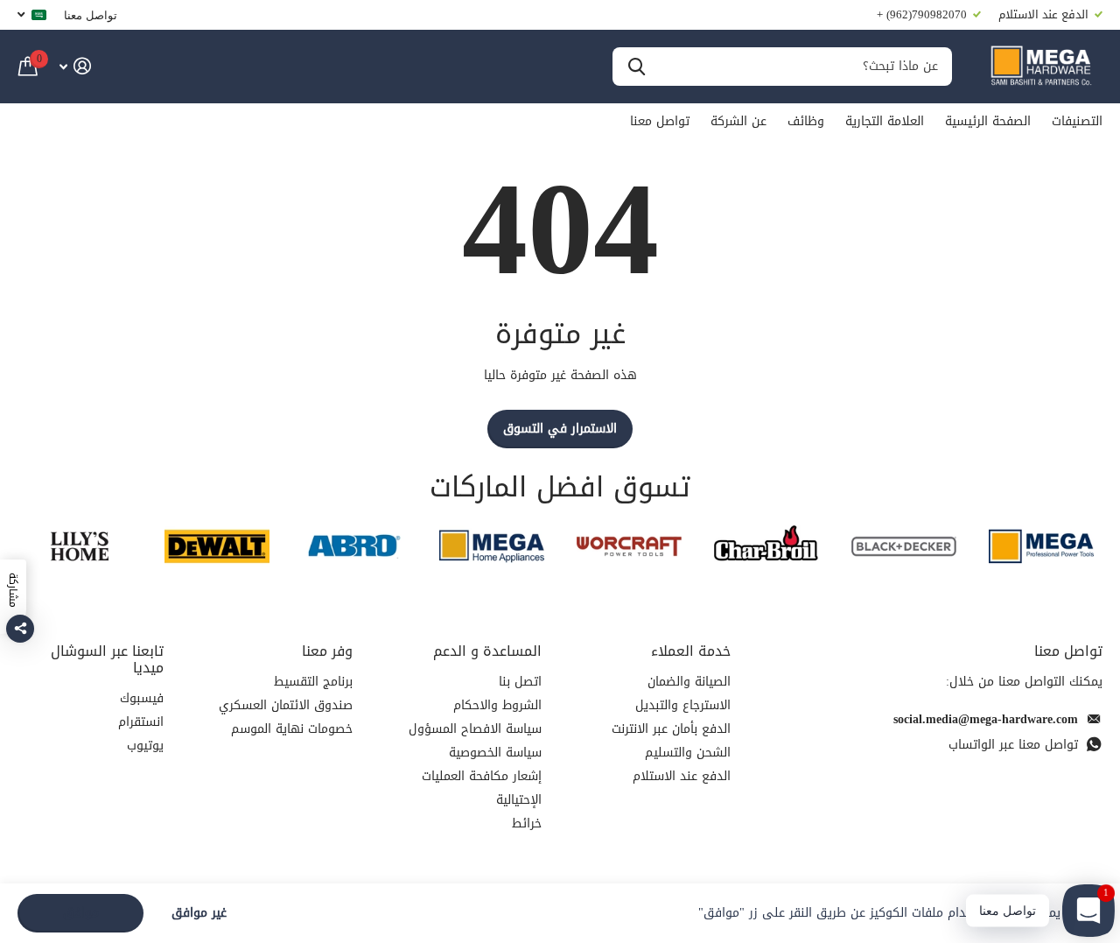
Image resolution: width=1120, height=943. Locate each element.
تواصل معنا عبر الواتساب (1013, 745)
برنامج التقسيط (313, 681)
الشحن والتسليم (688, 752)
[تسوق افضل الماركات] (1040, 546)
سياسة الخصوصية (495, 752)
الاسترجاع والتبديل (683, 705)
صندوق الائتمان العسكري (286, 705)
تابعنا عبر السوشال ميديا (107, 659)
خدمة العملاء (691, 651)
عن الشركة (738, 121)
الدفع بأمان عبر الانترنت (671, 729)
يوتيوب (145, 745)
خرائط (527, 823)
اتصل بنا (520, 681)
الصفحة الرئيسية (988, 121)
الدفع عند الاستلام (682, 776)
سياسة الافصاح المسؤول (475, 729)
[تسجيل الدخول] (75, 66)
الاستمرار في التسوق (560, 428)
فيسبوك (142, 698)
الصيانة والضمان (689, 681)
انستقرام (141, 722)
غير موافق (199, 913)
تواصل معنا (90, 15)
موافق (81, 913)
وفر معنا (327, 651)
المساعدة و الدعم (487, 651)
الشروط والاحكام (497, 705)
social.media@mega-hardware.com (985, 719)
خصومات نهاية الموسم (292, 729)
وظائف (806, 121)
